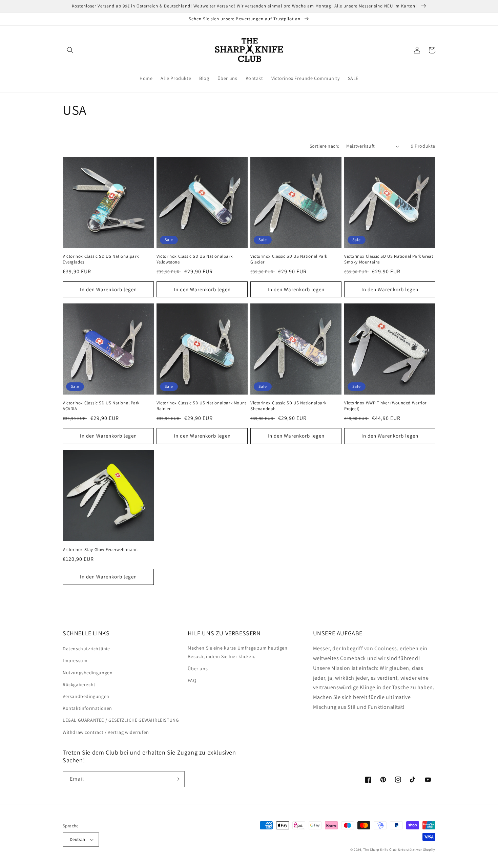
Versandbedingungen (86, 696)
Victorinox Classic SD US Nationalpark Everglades (101, 259)
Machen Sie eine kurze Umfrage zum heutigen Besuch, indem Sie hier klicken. (237, 652)
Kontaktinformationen (87, 708)
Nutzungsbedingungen (87, 673)
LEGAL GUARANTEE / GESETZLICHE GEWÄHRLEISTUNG (121, 720)
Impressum (75, 660)
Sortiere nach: (324, 146)
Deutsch (77, 839)
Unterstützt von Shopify (416, 849)
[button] (70, 50)
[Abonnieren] (176, 779)
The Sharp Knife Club (380, 849)
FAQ (192, 680)
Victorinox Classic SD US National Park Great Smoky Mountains (388, 259)
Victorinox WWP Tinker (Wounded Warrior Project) (385, 405)
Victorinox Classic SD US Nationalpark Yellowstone (194, 259)
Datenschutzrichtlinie (86, 649)
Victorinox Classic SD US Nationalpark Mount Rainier (201, 405)
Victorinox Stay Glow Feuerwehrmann (100, 549)
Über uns (198, 668)
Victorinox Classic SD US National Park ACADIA (101, 405)
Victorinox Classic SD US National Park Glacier (288, 259)
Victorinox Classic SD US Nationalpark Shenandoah (288, 405)
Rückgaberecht (79, 684)
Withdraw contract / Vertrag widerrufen (106, 732)
